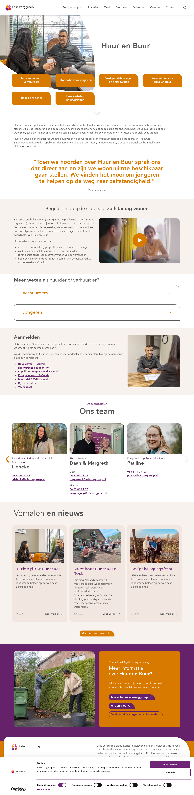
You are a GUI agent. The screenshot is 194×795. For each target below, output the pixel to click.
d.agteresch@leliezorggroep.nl (88, 479)
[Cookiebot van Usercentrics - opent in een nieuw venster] (18, 789)
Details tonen (43, 789)
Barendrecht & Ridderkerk (33, 368)
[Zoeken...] (185, 7)
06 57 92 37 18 (79, 475)
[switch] (98, 785)
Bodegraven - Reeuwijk (31, 364)
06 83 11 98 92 (136, 471)
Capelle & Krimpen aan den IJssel (38, 372)
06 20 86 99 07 (79, 489)
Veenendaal (25, 387)
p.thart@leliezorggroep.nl (142, 475)
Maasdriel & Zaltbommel (33, 379)
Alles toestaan (170, 764)
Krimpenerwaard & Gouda (33, 375)
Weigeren (170, 772)
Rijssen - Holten (27, 383)
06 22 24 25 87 (21, 475)
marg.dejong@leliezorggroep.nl (88, 493)
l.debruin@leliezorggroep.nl (28, 479)
